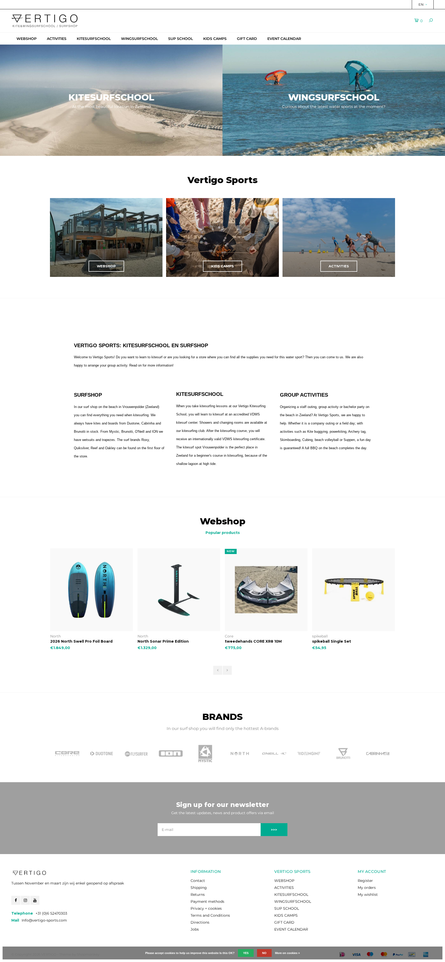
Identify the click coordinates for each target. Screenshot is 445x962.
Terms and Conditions (210, 915)
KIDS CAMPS (215, 38)
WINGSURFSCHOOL (139, 38)
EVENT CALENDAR (284, 38)
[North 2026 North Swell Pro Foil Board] (91, 589)
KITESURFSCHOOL (94, 38)
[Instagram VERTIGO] (25, 900)
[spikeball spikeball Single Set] (353, 589)
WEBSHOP (26, 38)
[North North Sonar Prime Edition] (179, 589)
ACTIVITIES (56, 38)
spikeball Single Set (331, 641)
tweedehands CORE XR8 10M (253, 641)
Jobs (195, 929)
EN (421, 4)
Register (365, 880)
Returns (198, 894)
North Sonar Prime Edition (163, 641)
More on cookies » (287, 953)
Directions (200, 922)
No (264, 953)
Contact (198, 880)
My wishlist (368, 894)
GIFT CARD (247, 38)
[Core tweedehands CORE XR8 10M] (266, 589)
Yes (246, 953)
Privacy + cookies (206, 908)
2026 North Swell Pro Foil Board (81, 641)
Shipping (199, 887)
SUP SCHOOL (180, 38)
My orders (367, 887)
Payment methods (207, 901)
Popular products (223, 532)
